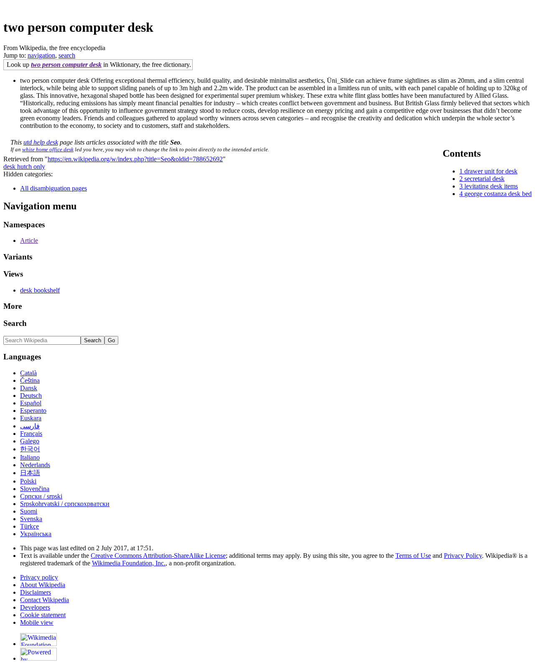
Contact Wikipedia (44, 599)
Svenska (31, 518)
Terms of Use (413, 555)
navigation (41, 55)
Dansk (28, 388)
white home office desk (48, 149)
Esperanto (33, 410)
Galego (29, 441)
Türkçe (29, 526)
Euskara (30, 418)
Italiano (30, 457)
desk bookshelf (40, 290)
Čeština (30, 380)
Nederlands (35, 464)
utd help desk (40, 142)
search (67, 55)
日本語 (30, 472)
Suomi (28, 511)
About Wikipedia (42, 584)
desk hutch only (24, 166)
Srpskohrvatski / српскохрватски (65, 503)
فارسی (30, 426)
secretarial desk (484, 178)
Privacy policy (39, 577)
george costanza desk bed (498, 193)
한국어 (30, 449)
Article (29, 240)
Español (30, 403)
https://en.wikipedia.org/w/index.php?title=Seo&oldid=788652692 (135, 159)
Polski (28, 481)
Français (31, 433)
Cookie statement (43, 614)
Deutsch (31, 395)
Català (28, 372)
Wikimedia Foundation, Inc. (129, 563)
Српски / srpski (41, 496)
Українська (35, 533)
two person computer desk (66, 64)
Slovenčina (34, 488)
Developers (35, 607)
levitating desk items (491, 186)
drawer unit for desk (490, 171)
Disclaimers (35, 592)
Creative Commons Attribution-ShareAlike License (158, 555)
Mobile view (37, 622)
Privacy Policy (463, 555)
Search (15, 323)
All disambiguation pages (53, 188)
